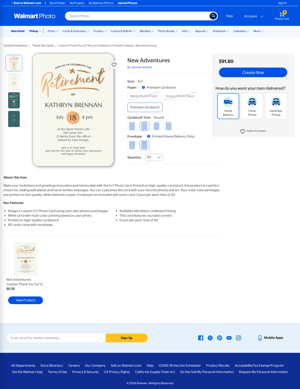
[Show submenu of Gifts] (189, 30)
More (256, 31)
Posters (98, 31)
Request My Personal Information (263, 372)
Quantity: (134, 157)
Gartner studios (142, 67)
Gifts (185, 31)
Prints (51, 31)
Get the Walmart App (27, 372)
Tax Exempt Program (268, 366)
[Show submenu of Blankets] (152, 30)
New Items (18, 31)
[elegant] (156, 126)
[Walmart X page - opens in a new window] (210, 338)
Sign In (282, 3)
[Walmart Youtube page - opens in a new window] (229, 338)
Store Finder (57, 3)
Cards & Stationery (74, 31)
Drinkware (219, 31)
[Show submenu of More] (262, 30)
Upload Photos (127, 3)
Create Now (253, 72)
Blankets (145, 31)
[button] (253, 131)
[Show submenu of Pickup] (41, 30)
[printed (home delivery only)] (144, 145)
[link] (26, 274)
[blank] (132, 145)
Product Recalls (218, 366)
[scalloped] (168, 126)
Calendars (239, 31)
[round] (144, 126)
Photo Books (166, 31)
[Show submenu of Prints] (57, 30)
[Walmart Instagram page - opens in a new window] (238, 338)
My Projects (77, 3)
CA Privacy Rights (117, 372)
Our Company (95, 366)
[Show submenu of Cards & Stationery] (88, 30)
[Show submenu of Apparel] (207, 30)
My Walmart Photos (101, 3)
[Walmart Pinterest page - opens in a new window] (219, 338)
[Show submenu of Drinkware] (227, 30)
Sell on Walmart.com (126, 366)
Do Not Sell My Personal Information (207, 372)
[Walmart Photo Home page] (35, 16)
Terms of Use (57, 372)
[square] (132, 126)
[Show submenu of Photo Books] (176, 30)
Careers (74, 366)
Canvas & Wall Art (121, 31)
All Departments (23, 366)
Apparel (200, 31)
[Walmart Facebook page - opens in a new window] (200, 338)
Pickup (33, 31)
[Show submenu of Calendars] (248, 30)
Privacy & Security (85, 372)
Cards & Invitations (15, 45)
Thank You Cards (43, 45)
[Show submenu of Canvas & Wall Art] (134, 30)
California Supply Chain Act (155, 372)
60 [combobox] (149, 157)
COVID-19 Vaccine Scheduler (180, 366)
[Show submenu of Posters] (105, 30)
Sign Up (126, 338)
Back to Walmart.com (27, 3)
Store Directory (51, 366)
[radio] (14, 63)
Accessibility (244, 366)
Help (229, 16)
